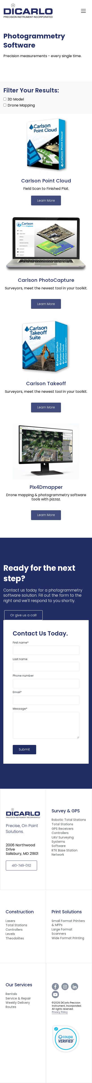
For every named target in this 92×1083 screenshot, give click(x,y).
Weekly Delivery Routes (18, 1005)
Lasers (10, 921)
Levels (10, 934)
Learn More (46, 200)
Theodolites (15, 938)
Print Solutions (67, 912)
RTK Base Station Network (64, 852)
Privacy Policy (60, 1012)
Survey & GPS (66, 811)
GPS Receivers (62, 829)
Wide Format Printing (68, 938)
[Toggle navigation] (83, 11)
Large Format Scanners (62, 931)
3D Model (15, 99)
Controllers (60, 833)
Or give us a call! (23, 615)
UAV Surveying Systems (63, 839)
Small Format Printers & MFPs (68, 923)
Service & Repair (18, 998)
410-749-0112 (21, 865)
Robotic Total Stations (69, 820)
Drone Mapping (21, 105)
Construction (20, 912)
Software (59, 846)
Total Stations (62, 824)
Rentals (11, 994)
